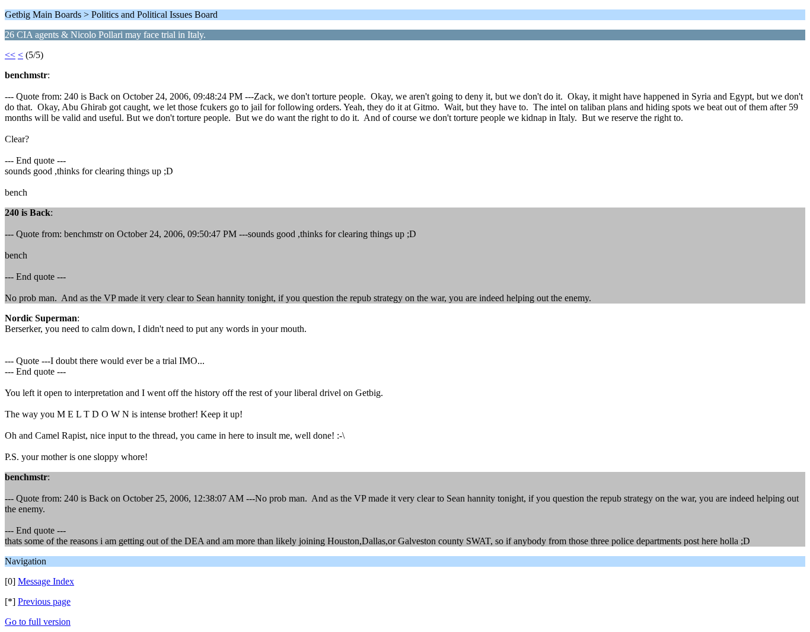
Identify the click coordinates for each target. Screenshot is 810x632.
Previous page (44, 601)
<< (10, 55)
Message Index (46, 581)
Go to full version (38, 622)
